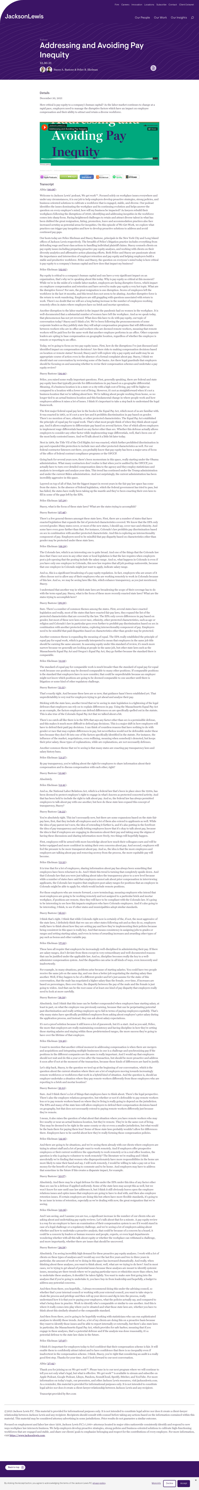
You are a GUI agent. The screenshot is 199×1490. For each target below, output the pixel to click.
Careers (125, 5)
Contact (173, 5)
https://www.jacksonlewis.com (27, 1435)
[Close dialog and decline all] (196, 1480)
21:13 (62, 1088)
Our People (142, 17)
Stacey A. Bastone (64, 69)
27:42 (51, 1363)
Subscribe (161, 5)
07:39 (62, 500)
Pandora (87, 177)
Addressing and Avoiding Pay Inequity (67, 170)
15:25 (62, 862)
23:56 (62, 1210)
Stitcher (132, 177)
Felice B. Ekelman (87, 69)
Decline (169, 1483)
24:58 (62, 1247)
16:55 (62, 913)
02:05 (62, 269)
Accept (183, 1483)
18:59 (62, 997)
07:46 (62, 512)
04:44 (62, 373)
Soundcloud (103, 177)
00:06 (51, 189)
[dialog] (99, 1483)
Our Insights (179, 17)
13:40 (62, 773)
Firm (117, 5)
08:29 (62, 546)
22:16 (62, 1139)
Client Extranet (186, 5)
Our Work (160, 17)
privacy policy (99, 1483)
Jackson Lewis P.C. (46, 170)
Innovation (137, 5)
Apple (49, 177)
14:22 (62, 811)
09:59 (62, 603)
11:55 (61, 687)
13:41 (62, 785)
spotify (117, 177)
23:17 (62, 1176)
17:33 (62, 943)
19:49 (62, 1041)
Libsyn (69, 177)
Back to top (13, 1467)
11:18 (62, 661)
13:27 (62, 757)
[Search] (191, 18)
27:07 (62, 1340)
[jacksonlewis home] (24, 15)
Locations (149, 5)
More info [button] (156, 1483)
